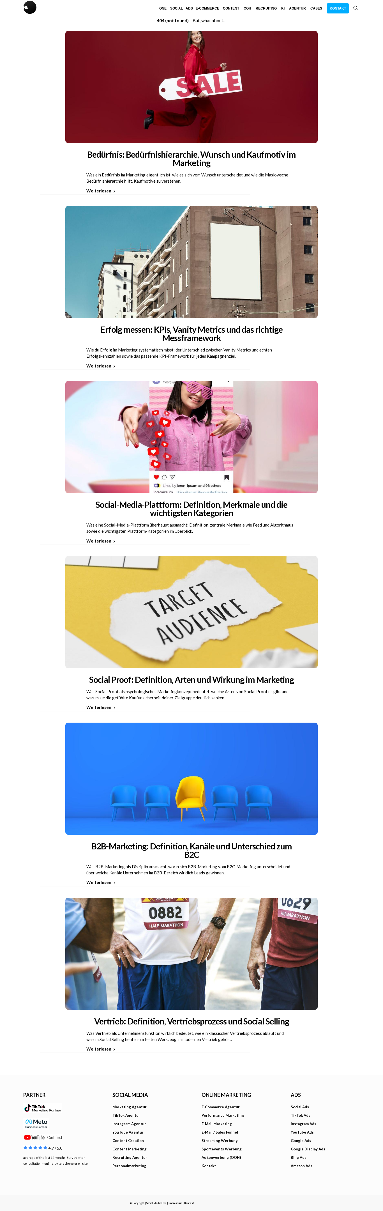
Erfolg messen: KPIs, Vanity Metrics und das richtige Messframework (192, 333)
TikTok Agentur (126, 1115)
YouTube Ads (302, 1132)
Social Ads (300, 1107)
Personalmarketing (129, 1166)
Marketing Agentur (129, 1107)
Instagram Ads (303, 1124)
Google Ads (301, 1140)
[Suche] (355, 8)
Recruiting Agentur (129, 1157)
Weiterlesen (98, 190)
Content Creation (128, 1140)
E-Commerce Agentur (221, 1107)
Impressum (175, 1203)
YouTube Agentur (128, 1132)
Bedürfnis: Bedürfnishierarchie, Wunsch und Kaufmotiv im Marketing (191, 158)
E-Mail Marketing (217, 1124)
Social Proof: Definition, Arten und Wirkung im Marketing (191, 679)
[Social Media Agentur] (107, 8)
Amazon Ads (301, 1166)
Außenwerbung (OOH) (221, 1157)
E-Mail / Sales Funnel (220, 1132)
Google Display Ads (308, 1149)
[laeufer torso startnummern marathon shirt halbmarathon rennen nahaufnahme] (191, 952)
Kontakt (209, 1166)
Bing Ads (298, 1157)
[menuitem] (163, 8)
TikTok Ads (300, 1115)
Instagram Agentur (129, 1124)
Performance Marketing (223, 1115)
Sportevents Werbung (222, 1149)
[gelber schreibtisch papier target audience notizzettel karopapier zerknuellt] (191, 611)
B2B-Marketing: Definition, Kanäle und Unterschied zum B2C (191, 850)
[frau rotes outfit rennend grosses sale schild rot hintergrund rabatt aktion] (191, 85)
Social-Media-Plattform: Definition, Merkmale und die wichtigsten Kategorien (191, 508)
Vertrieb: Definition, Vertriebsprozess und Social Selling (191, 1021)
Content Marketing (129, 1149)
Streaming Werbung (220, 1140)
